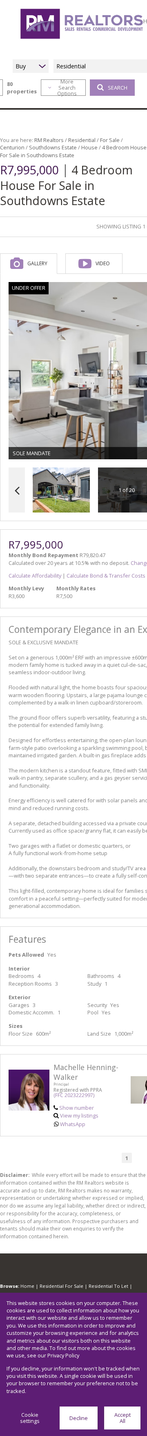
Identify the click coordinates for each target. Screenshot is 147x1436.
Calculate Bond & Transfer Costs (106, 575)
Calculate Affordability (35, 575)
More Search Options (67, 87)
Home (27, 1286)
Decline (78, 1418)
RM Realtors (49, 140)
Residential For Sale (61, 1286)
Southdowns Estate (53, 147)
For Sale (110, 140)
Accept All (122, 1418)
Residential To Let (108, 1286)
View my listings (79, 1115)
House (89, 147)
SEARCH (117, 87)
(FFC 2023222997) (73, 1095)
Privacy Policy (63, 1355)
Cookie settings (30, 1418)
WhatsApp (72, 1124)
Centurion (12, 147)
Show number (76, 1107)
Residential (82, 140)
